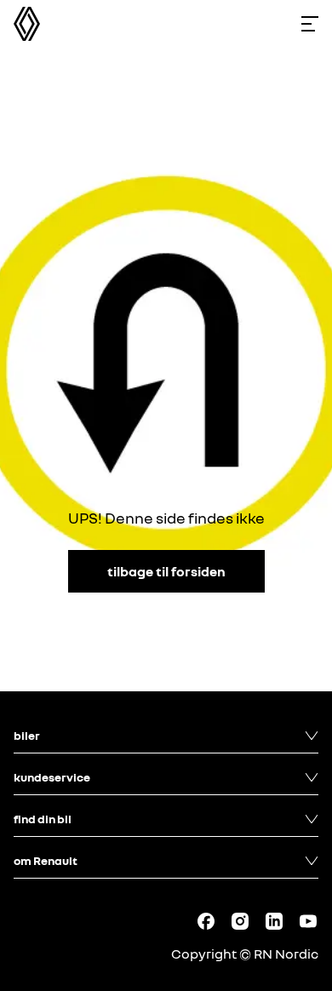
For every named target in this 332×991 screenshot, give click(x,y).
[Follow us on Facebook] (206, 921)
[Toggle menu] (309, 23)
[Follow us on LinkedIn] (274, 921)
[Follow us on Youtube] (308, 921)
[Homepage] (27, 24)
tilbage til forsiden (166, 571)
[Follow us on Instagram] (240, 921)
